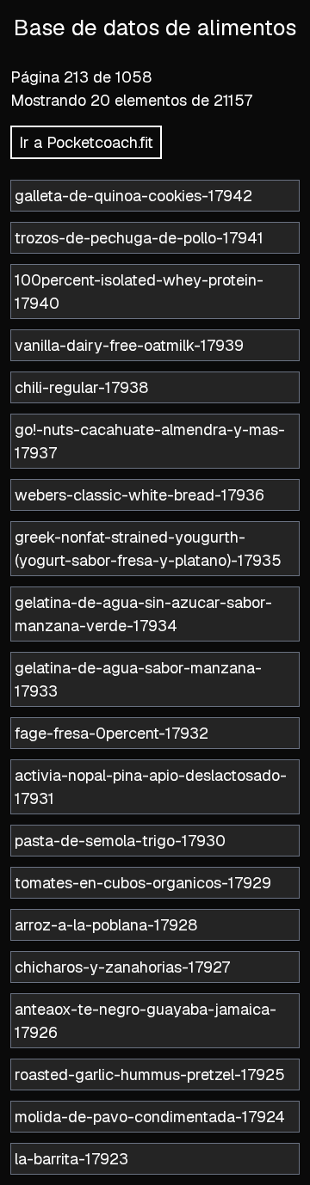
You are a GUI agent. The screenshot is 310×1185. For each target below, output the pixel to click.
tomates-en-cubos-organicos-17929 (143, 883)
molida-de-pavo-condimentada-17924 (150, 1117)
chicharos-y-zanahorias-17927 (122, 967)
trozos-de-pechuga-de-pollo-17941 (139, 238)
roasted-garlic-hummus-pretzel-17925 (150, 1074)
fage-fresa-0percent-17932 (111, 733)
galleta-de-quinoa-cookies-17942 (133, 196)
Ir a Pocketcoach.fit (86, 142)
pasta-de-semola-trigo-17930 (120, 840)
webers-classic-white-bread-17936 (139, 495)
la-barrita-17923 (71, 1159)
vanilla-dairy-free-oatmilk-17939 (129, 345)
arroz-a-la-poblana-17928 (106, 925)
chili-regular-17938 (81, 387)
